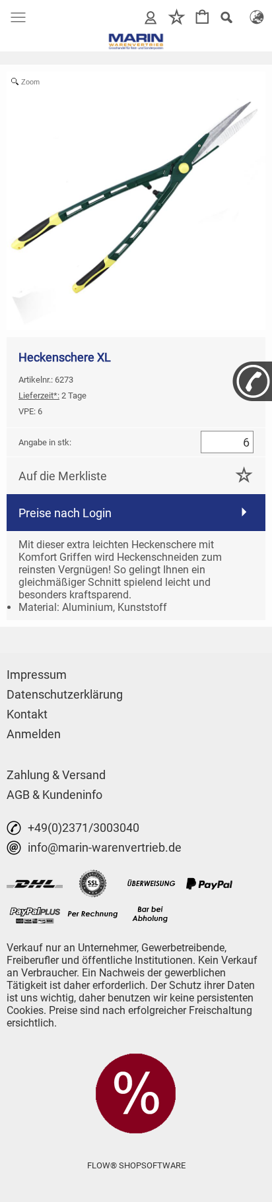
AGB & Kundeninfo (54, 795)
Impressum (37, 674)
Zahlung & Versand (56, 775)
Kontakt (27, 714)
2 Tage (52, 395)
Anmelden (34, 734)
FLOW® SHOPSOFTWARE (136, 1165)
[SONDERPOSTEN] (136, 1058)
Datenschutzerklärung (65, 694)
